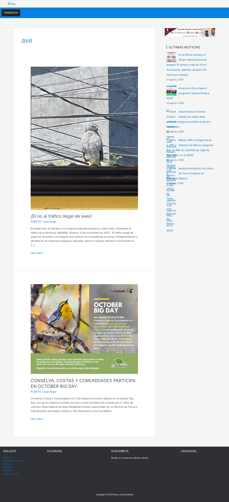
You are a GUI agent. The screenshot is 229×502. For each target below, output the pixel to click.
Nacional (7, 467)
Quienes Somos (11, 474)
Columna (7, 470)
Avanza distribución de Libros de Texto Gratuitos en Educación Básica (189, 173)
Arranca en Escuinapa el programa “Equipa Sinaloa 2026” (187, 93)
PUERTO (36, 221)
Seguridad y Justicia (13, 460)
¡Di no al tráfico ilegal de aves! (61, 216)
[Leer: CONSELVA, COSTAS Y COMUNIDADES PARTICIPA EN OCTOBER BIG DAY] (84, 328)
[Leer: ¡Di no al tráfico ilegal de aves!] (84, 137)
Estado (6, 464)
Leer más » (37, 253)
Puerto (6, 457)
